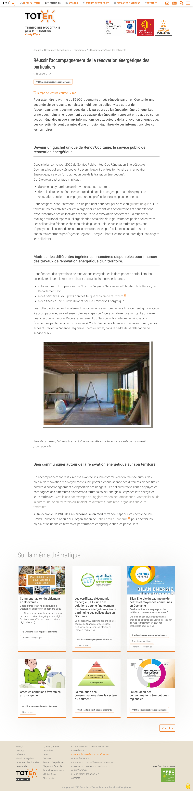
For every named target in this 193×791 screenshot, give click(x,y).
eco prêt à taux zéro (110, 296)
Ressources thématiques (56, 49)
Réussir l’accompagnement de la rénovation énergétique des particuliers (91, 63)
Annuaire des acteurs (53, 770)
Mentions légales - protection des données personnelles (27, 762)
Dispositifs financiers (128, 3)
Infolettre (20, 754)
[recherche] (181, 3)
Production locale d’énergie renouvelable (93, 762)
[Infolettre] (174, 3)
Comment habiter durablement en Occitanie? (40, 603)
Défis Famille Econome (112, 519)
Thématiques (54, 3)
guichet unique (139, 204)
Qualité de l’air (79, 770)
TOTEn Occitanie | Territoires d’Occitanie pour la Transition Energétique (42, 36)
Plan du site (49, 778)
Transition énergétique (32, 637)
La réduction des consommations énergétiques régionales (149, 695)
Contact (20, 750)
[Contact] (167, 3)
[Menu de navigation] (188, 3)
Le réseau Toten (31, 3)
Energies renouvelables (142, 646)
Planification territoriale (85, 774)
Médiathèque (49, 774)
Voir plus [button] (167, 728)
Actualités (48, 750)
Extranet (152, 3)
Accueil (37, 49)
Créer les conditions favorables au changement (40, 693)
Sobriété (75, 778)
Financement (82, 645)
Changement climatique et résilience (90, 766)
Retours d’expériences (54, 762)
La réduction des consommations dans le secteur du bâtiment (96, 695)
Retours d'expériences (97, 3)
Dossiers (73, 3)
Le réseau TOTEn (51, 746)
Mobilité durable (80, 758)
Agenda (46, 754)
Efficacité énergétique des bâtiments (107, 49)
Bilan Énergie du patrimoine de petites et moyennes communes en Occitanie (151, 605)
